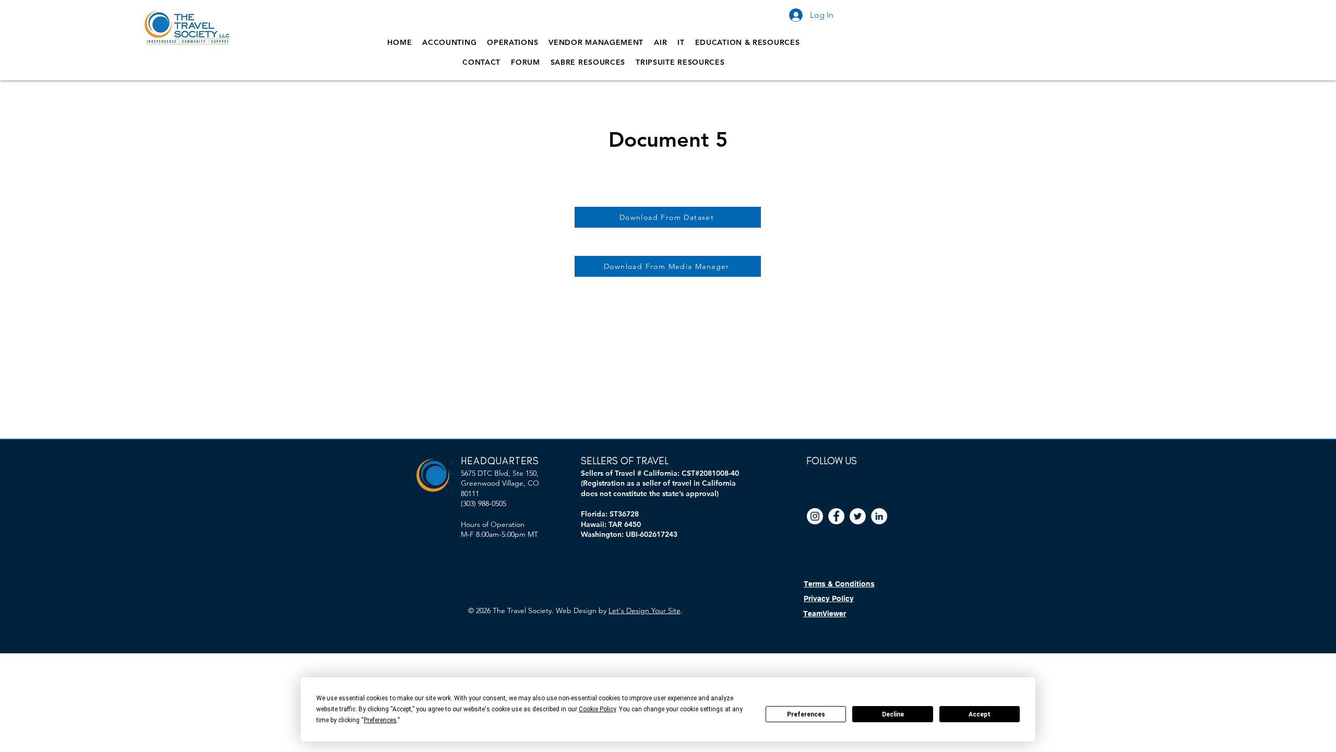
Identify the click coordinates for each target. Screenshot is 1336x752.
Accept (980, 714)
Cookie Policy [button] (597, 709)
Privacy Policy (829, 598)
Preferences (806, 714)
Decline (893, 714)
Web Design (576, 610)
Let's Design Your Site (645, 610)
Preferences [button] (380, 720)
